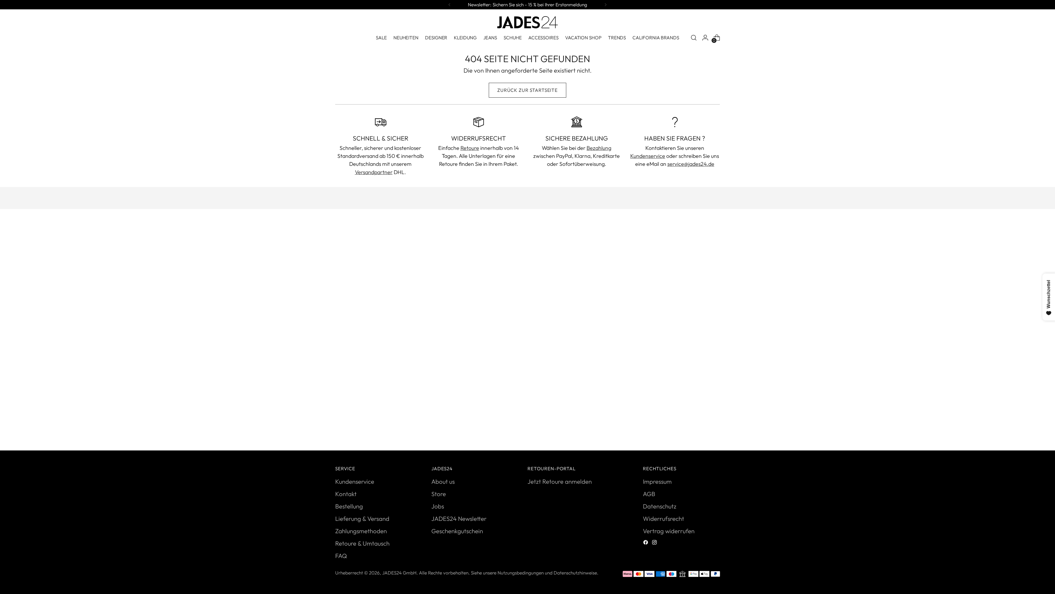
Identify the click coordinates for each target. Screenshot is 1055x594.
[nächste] (605, 4)
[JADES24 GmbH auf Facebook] (646, 543)
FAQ (341, 556)
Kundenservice (647, 155)
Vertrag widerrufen (669, 531)
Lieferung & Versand (362, 518)
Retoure (469, 147)
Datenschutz (659, 506)
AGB (649, 494)
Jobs (437, 506)
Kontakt (346, 494)
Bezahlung (599, 147)
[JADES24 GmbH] (527, 22)
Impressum (657, 481)
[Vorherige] (449, 4)
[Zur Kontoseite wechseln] (705, 37)
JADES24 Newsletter (459, 518)
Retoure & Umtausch (362, 543)
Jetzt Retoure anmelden (560, 481)
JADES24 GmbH (399, 573)
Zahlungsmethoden (361, 531)
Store (438, 494)
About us (443, 481)
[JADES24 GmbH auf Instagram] (655, 543)
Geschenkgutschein (457, 531)
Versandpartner (374, 172)
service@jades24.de (690, 163)
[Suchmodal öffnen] (693, 37)
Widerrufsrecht (663, 518)
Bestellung (349, 506)
